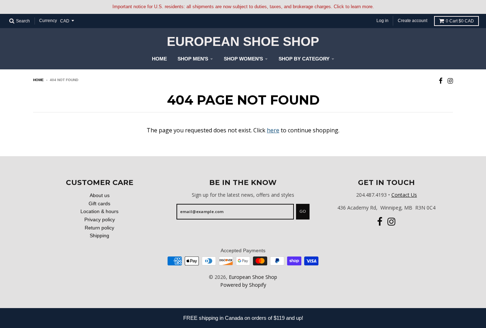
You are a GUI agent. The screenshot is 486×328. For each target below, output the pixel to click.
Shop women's (243, 59)
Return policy (99, 228)
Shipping (99, 235)
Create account (412, 20)
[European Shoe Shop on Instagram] (450, 80)
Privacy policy (99, 219)
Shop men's (193, 59)
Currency (48, 20)
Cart (460, 20)
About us (100, 195)
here (273, 130)
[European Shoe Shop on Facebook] (441, 80)
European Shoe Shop (243, 41)
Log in (382, 20)
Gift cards (99, 203)
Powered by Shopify (243, 284)
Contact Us (404, 194)
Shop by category (304, 59)
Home (159, 59)
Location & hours (99, 211)
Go (303, 211)
